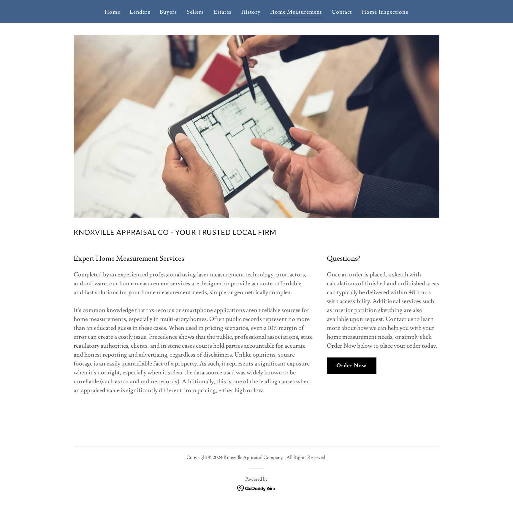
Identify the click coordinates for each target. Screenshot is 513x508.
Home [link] (112, 12)
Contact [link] (342, 12)
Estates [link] (222, 12)
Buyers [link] (168, 12)
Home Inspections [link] (385, 12)
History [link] (251, 12)
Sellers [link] (195, 12)
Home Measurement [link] (296, 12)
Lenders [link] (140, 12)
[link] (256, 487)
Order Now (351, 365)
